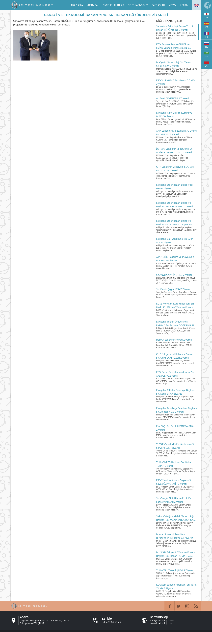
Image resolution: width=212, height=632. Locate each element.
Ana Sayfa (77, 5)
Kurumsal (93, 5)
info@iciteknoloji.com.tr (162, 620)
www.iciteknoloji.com (161, 623)
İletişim (184, 5)
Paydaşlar (158, 5)
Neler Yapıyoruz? (138, 5)
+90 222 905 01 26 (111, 622)
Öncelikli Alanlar (113, 5)
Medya (172, 5)
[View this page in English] (196, 5)
